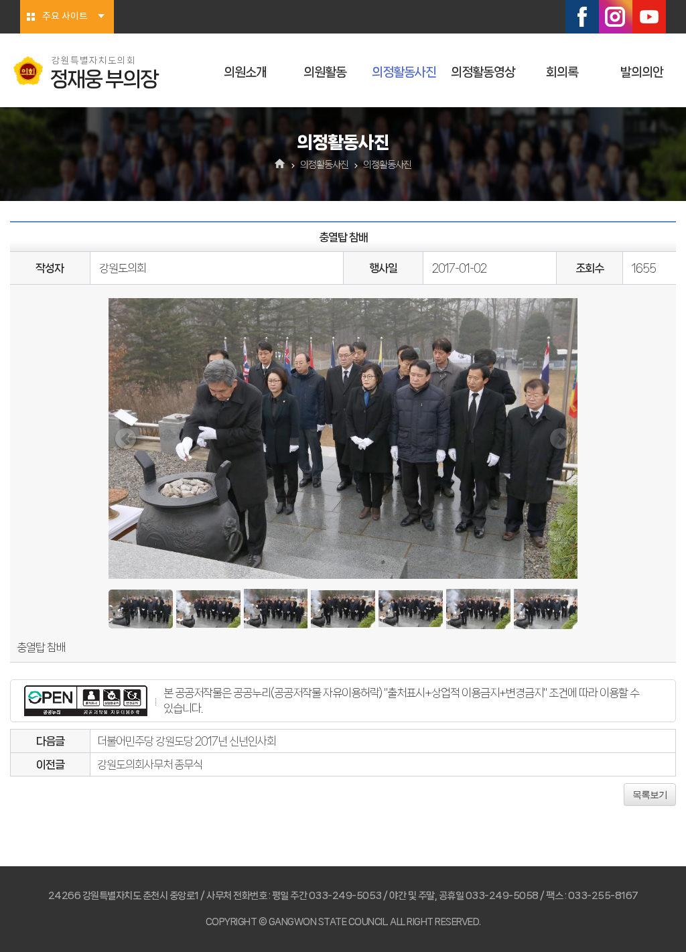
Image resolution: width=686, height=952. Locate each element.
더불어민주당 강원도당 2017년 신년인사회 (186, 741)
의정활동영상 (483, 72)
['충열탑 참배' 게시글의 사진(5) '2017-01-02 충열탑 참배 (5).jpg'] (411, 608)
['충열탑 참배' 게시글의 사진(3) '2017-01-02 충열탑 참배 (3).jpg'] (276, 608)
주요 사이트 (65, 16)
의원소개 (245, 72)
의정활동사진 (404, 72)
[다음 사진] (560, 438)
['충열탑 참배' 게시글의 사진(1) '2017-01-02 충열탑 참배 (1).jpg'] (141, 609)
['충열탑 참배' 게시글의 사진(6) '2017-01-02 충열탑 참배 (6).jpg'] (478, 609)
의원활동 (324, 72)
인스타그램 (615, 16)
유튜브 (649, 16)
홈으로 (280, 164)
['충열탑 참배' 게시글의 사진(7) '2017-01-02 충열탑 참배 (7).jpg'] (546, 609)
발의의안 (641, 72)
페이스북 (582, 16)
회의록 (562, 72)
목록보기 (649, 794)
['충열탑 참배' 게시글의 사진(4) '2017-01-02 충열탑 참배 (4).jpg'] (343, 609)
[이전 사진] (125, 438)
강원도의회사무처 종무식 (149, 764)
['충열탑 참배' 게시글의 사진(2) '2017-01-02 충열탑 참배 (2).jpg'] (208, 609)
